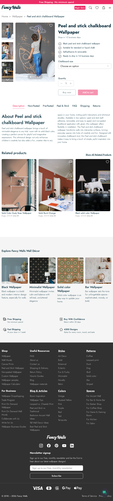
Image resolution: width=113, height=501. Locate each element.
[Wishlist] (97, 7)
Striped (89, 384)
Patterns (91, 351)
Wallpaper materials (38, 384)
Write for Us (7, 422)
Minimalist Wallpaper (42, 287)
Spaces (90, 391)
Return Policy (36, 372)
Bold (60, 360)
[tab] (18, 106)
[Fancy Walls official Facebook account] (49, 445)
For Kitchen (91, 419)
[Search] (90, 8)
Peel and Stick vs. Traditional (38, 409)
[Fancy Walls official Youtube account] (64, 445)
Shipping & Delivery (39, 368)
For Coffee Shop (94, 408)
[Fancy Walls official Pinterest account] (56, 445)
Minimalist (62, 376)
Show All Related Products (98, 154)
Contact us (35, 364)
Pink (60, 404)
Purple (61, 408)
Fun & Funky (64, 372)
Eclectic (61, 368)
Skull (88, 372)
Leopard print (92, 360)
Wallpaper (17, 16)
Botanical (62, 364)
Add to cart (88, 92)
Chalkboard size (65, 61)
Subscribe (56, 475)
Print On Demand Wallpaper (10, 405)
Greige (61, 396)
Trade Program (8, 400)
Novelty (61, 380)
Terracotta (62, 420)
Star (88, 380)
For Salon (90, 423)
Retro (60, 384)
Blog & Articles (38, 391)
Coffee (89, 356)
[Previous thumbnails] (7, 25)
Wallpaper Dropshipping (13, 396)
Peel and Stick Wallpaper (13, 368)
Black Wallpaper (11, 287)
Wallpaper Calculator (11, 384)
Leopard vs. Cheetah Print (41, 404)
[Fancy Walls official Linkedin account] (72, 445)
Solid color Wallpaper (63, 289)
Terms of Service (89, 496)
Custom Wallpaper (10, 376)
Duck (88, 364)
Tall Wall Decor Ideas (39, 422)
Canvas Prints (8, 364)
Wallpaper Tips (36, 400)
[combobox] (84, 66)
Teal (59, 416)
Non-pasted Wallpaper (12, 372)
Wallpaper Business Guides (14, 426)
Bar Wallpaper (93, 287)
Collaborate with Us (10, 418)
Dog (88, 368)
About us (34, 360)
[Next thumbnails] (7, 79)
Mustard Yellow (65, 400)
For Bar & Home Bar (95, 400)
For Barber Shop (93, 404)
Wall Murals (7, 360)
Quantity (62, 78)
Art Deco (62, 356)
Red (60, 412)
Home (5, 16)
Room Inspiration (37, 396)
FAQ (32, 356)
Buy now (67, 92)
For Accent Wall (93, 396)
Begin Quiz (80, 7)
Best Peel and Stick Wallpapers (38, 428)
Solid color (91, 376)
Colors (62, 391)
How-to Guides (37, 376)
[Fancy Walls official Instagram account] (41, 445)
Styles (61, 351)
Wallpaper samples (10, 380)
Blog (32, 380)
